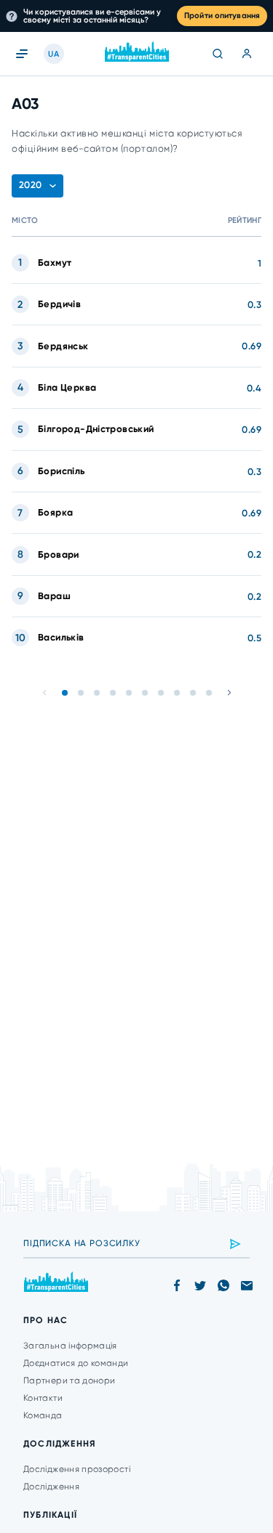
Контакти (43, 1398)
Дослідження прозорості (76, 1469)
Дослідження (51, 1486)
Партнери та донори (69, 1380)
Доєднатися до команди (76, 1363)
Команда (43, 1415)
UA (53, 54)
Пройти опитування (222, 15)
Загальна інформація (70, 1346)
